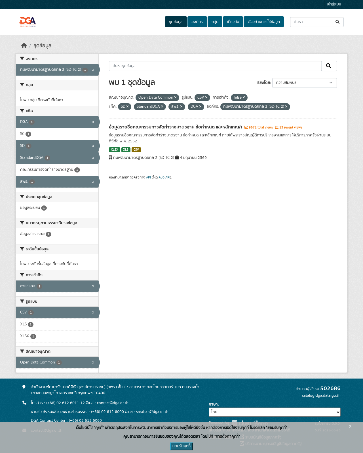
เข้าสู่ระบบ (334, 4)
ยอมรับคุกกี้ (181, 446)
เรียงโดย (263, 83)
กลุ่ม (215, 22)
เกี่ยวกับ (233, 22)
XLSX (114, 149)
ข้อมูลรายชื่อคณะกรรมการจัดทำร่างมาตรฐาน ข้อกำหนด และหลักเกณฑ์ (176, 127)
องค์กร (197, 22)
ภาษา (213, 404)
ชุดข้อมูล (176, 22)
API (148, 177)
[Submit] (338, 22)
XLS (125, 149)
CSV (136, 149)
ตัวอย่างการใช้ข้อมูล (264, 22)
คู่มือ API (164, 177)
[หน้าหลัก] (24, 45)
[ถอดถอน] (175, 97)
